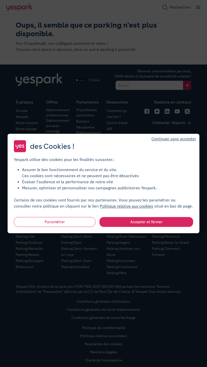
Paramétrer (55, 222)
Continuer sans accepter (173, 138)
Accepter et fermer (146, 222)
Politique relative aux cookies (126, 206)
